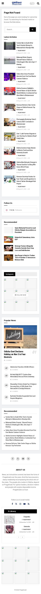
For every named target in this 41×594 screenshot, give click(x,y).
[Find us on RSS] (28, 458)
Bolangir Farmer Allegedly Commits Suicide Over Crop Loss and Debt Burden (24, 248)
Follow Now (21, 295)
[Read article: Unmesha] (9, 529)
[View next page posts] (22, 537)
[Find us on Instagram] (20, 504)
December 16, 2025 (26, 522)
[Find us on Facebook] (12, 458)
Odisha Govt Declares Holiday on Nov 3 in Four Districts (15, 354)
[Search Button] (38, 3)
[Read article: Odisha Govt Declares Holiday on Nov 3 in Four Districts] (20, 336)
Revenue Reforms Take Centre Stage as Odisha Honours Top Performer (26, 107)
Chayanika (26, 517)
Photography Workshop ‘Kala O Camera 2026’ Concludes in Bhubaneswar (26, 121)
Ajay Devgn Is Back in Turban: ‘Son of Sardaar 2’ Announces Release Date (25, 258)
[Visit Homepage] (17, 3)
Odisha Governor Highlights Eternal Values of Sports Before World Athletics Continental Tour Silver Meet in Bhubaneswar (21, 438)
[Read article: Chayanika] (9, 520)
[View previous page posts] (18, 537)
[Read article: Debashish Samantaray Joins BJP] (8, 239)
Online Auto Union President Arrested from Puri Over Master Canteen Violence (26, 76)
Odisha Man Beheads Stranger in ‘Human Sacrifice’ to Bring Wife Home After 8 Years (27, 164)
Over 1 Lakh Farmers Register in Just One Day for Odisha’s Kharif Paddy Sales (26, 136)
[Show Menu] (3, 3)
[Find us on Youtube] (23, 458)
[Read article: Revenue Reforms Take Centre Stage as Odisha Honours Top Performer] (9, 108)
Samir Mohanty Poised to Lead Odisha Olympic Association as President (25, 230)
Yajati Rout (22, 50)
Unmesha (27, 526)
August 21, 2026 (22, 53)
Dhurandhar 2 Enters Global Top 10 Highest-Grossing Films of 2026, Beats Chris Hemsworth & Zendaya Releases (23, 386)
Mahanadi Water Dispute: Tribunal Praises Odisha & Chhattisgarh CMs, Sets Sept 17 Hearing (19, 425)
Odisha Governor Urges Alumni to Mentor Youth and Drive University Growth (26, 150)
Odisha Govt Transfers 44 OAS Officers (22, 367)
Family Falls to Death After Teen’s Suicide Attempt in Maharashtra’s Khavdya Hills (25, 45)
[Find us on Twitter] (18, 459)
